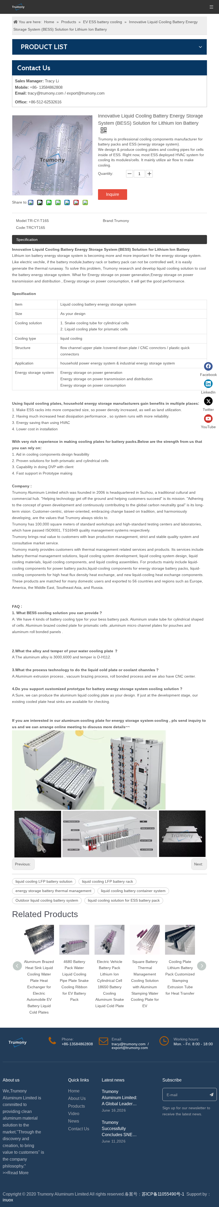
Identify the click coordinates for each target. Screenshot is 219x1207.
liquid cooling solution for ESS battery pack (124, 900)
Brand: (108, 220)
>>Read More (16, 1172)
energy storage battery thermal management (53, 891)
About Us (77, 1098)
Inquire (112, 194)
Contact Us (78, 1129)
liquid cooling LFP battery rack (107, 881)
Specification (27, 239)
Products (76, 1106)
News (73, 1121)
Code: (21, 227)
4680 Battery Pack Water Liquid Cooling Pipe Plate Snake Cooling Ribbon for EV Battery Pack (74, 980)
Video (73, 1113)
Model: (22, 220)
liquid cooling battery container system (133, 891)
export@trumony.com (130, 1048)
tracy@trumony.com (46, 93)
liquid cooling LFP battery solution (43, 881)
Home (74, 1091)
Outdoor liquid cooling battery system (46, 900)
